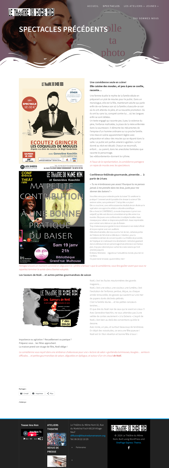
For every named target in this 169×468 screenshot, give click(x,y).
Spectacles (111, 6)
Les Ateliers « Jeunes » (141, 6)
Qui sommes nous (146, 18)
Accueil (93, 6)
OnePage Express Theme (128, 442)
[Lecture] (24, 438)
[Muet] (39, 438)
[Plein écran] (41, 438)
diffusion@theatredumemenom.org (87, 435)
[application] (32, 435)
